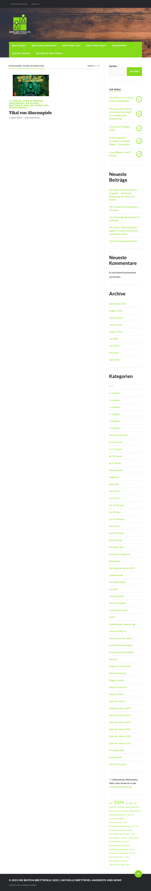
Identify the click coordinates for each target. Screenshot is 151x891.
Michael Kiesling (117, 673)
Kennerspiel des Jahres (120, 638)
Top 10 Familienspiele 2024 (123, 241)
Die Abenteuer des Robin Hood (120, 826)
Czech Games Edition (116, 819)
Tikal (127, 865)
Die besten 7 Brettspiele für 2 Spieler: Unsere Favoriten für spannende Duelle (124, 230)
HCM (112, 617)
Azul (135, 803)
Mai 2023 (114, 352)
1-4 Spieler (114, 393)
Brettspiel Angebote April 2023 (128, 807)
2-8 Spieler (114, 421)
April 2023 (114, 359)
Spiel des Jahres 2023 (120, 743)
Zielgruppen (119, 45)
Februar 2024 (116, 317)
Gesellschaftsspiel (118, 610)
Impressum (35, 4)
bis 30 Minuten (116, 505)
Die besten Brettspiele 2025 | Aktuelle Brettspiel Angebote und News (70, 880)
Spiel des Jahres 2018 (120, 722)
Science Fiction (116, 694)
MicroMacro (124, 853)
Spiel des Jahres (117, 701)
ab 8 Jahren (115, 463)
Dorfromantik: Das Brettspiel (119, 834)
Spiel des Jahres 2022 (120, 736)
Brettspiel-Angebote (44, 45)
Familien (113, 589)
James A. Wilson (117, 631)
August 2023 (115, 331)
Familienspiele (116, 596)
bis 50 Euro (114, 526)
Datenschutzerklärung (19, 4)
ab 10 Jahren (115, 442)
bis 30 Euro (114, 498)
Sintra (127, 857)
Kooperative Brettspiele (121, 652)
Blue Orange (115, 540)
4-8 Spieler (114, 428)
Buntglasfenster (135, 811)
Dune (133, 834)
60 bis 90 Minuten (33, 101)
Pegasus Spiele (116, 680)
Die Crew (135, 826)
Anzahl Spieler (21, 53)
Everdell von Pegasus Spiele (120, 128)
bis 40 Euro (114, 512)
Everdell (124, 838)
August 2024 (115, 310)
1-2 (111, 386)
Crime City (130, 815)
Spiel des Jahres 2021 (120, 729)
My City (133, 853)
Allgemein (114, 477)
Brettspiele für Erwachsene (118, 811)
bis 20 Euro (32, 103)
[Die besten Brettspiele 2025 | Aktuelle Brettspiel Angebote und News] (75, 25)
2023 (111, 803)
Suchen (113, 66)
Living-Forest (114, 853)
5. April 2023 (15, 117)
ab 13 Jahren (115, 456)
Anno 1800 (129, 803)
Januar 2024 (115, 324)
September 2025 (117, 303)
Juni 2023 (114, 345)
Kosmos (113, 659)
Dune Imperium (114, 838)
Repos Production (118, 687)
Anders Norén (29, 885)
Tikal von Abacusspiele (30, 112)
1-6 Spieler (114, 400)
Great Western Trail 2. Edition (120, 154)
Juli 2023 (113, 338)
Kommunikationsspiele (121, 645)
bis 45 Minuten (116, 519)
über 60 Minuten (117, 764)
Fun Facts (125, 842)
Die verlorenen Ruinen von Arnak (121, 830)
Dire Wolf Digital (117, 582)
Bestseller (114, 484)
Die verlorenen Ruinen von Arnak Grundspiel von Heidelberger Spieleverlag (120, 113)
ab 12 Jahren (115, 449)
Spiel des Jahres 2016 (120, 715)
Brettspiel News (96, 45)
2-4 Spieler (15, 101)
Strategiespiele (18, 108)
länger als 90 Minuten (120, 666)
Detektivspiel (116, 575)
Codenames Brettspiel (117, 815)
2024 (119, 802)
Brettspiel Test (72, 45)
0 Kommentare (32, 117)
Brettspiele (19, 45)
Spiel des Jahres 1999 (36, 105)
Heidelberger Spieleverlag (122, 624)
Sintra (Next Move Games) (118, 861)
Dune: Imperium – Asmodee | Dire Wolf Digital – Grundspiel (119, 141)
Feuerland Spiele (117, 603)
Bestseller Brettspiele (49, 53)
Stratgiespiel (115, 757)
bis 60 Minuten (116, 533)
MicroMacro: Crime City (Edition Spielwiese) (121, 99)
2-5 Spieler (114, 414)
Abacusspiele (17, 103)
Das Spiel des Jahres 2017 (122, 568)
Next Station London (116, 857)
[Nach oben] (138, 874)
